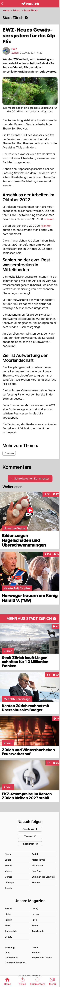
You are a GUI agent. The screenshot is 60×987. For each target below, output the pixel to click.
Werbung (10, 947)
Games (8, 876)
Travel (35, 925)
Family (8, 919)
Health (8, 908)
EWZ (14, 49)
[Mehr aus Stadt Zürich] (30, 618)
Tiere (7, 925)
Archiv (8, 888)
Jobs (7, 952)
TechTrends (38, 931)
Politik (35, 854)
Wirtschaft (37, 865)
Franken (49, 219)
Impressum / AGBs (42, 957)
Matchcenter (38, 859)
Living (35, 908)
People (8, 865)
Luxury (35, 914)
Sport (8, 859)
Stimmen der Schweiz (43, 876)
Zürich (16, 10)
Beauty (8, 936)
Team (35, 947)
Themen (36, 882)
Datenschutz (11, 957)
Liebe (8, 914)
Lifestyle (9, 882)
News (8, 854)
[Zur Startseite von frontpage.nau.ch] (30, 3)
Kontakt (36, 952)
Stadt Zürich (31, 10)
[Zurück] (2, 3)
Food (34, 919)
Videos (8, 871)
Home (5, 10)
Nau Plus (36, 871)
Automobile (11, 931)
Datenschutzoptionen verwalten (17, 962)
